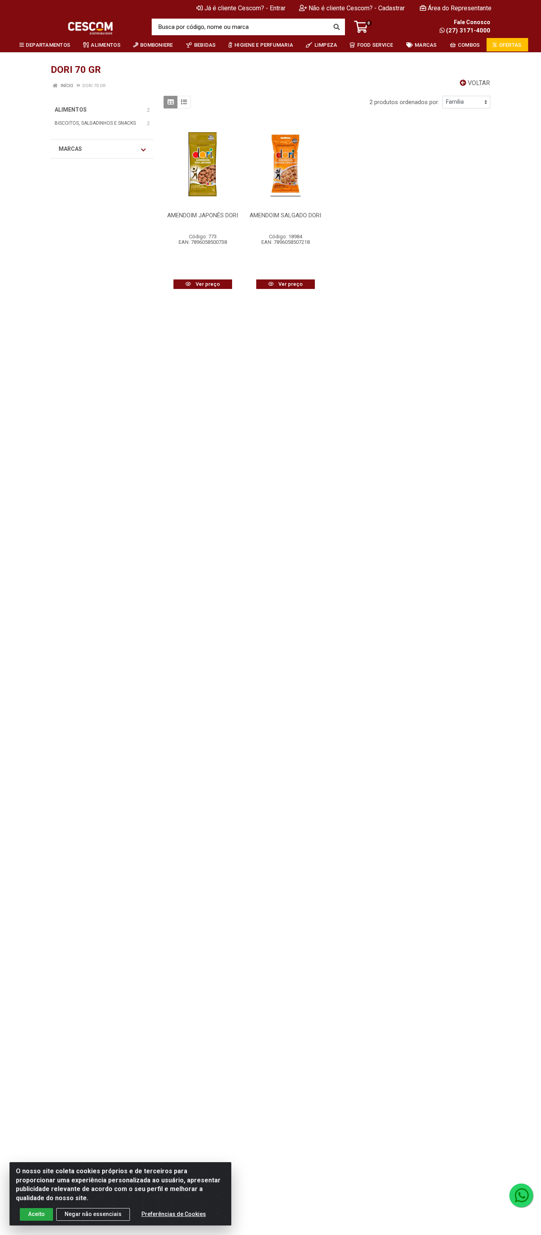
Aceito (36, 1214)
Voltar (478, 83)
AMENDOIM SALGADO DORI (285, 215)
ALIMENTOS (71, 109)
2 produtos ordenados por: (404, 102)
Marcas (70, 149)
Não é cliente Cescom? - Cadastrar (357, 8)
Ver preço (207, 284)
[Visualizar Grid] (170, 102)
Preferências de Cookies (173, 1214)
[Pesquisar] (336, 27)
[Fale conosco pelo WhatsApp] (521, 1195)
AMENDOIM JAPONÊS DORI (202, 215)
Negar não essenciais (93, 1214)
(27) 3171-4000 (468, 30)
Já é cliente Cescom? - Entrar (245, 8)
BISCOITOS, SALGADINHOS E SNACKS (95, 123)
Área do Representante (459, 8)
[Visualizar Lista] (184, 102)
